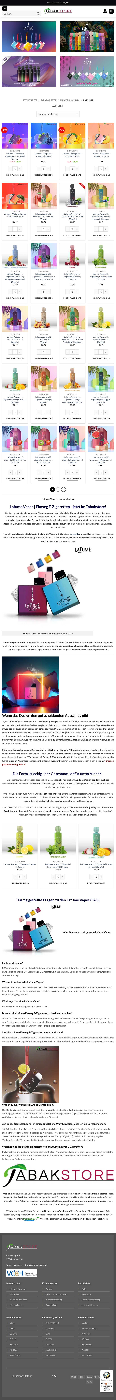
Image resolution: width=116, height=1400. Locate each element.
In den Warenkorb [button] (15, 175)
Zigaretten (56, 1317)
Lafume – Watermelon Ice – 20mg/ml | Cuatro (15, 215)
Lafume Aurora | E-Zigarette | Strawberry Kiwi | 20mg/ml (43, 460)
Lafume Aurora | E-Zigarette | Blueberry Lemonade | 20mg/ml (101, 216)
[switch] (106, 1389)
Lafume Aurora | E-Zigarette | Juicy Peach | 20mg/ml (43, 339)
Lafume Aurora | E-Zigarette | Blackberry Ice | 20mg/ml (72, 216)
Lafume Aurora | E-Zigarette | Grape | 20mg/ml (15, 339)
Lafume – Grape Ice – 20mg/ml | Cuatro (44, 154)
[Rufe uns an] (55, 1376)
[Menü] (111, 1372)
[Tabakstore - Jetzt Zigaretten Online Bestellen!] (58, 11)
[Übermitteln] (38, 13)
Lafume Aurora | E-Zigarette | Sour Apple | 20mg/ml (101, 399)
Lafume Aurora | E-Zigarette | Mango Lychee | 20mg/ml (15, 399)
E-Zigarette (48, 100)
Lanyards (74, 533)
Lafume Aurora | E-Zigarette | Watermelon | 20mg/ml (101, 460)
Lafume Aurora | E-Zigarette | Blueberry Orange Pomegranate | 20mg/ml (15, 278)
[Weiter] (63, 489)
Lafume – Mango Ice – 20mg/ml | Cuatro (72, 154)
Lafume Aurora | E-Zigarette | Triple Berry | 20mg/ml (72, 460)
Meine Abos (15, 1294)
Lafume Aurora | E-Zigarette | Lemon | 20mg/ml (101, 339)
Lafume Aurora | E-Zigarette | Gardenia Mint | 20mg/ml (101, 276)
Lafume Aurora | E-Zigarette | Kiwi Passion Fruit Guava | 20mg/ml (72, 339)
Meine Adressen (16, 1305)
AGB (83, 1289)
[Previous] (2, 858)
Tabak (91, 1317)
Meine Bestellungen (18, 1289)
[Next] (114, 858)
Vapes (18, 1317)
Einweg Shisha (70, 100)
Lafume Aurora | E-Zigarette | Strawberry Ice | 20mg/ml (15, 460)
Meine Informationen (18, 1300)
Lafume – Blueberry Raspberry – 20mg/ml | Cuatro (15, 156)
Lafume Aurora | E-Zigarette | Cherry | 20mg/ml (72, 276)
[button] (111, 11)
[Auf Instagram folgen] (52, 1376)
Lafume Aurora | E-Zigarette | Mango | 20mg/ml (43, 399)
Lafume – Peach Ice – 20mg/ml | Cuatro (101, 154)
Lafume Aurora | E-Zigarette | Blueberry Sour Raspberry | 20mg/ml (43, 276)
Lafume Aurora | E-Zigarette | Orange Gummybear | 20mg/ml (72, 399)
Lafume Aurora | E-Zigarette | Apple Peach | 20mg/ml (43, 216)
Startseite (30, 100)
